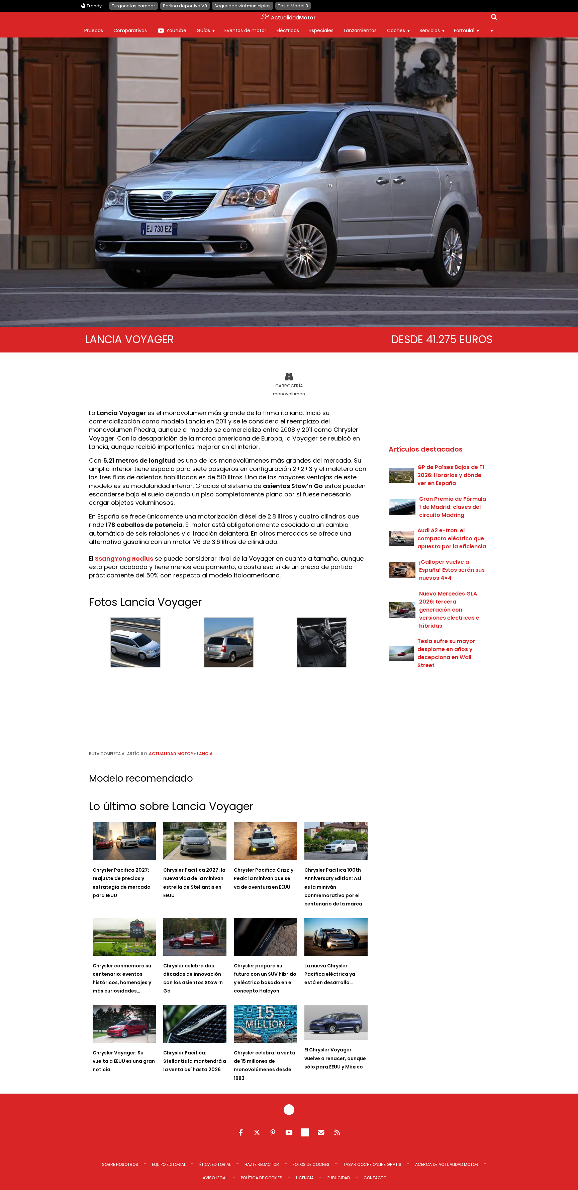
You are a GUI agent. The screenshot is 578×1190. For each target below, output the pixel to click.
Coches (396, 30)
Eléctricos (288, 30)
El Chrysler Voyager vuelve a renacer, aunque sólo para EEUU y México (335, 1058)
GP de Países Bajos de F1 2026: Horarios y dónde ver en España (450, 475)
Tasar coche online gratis (372, 1164)
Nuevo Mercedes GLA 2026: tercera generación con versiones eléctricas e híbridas (449, 610)
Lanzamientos (360, 30)
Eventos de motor (245, 30)
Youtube (176, 30)
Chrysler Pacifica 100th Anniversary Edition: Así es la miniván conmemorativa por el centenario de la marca (333, 887)
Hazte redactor (262, 1164)
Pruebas (93, 30)
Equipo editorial (169, 1164)
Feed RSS (337, 1132)
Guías (203, 30)
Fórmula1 (464, 30)
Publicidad (338, 1178)
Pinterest (273, 1132)
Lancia (205, 754)
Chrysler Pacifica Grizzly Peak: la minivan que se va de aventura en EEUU (263, 878)
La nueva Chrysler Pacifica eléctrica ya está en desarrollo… (329, 974)
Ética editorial (215, 1164)
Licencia (305, 1178)
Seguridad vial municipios (242, 6)
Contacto (375, 1178)
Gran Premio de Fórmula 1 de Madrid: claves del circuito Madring (452, 507)
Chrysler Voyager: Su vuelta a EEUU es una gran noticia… (124, 1061)
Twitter (257, 1132)
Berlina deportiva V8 (185, 6)
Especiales (321, 30)
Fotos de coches (311, 1164)
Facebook (241, 1132)
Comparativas (130, 30)
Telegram (305, 1132)
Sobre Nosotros (120, 1164)
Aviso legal (215, 1178)
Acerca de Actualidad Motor (446, 1164)
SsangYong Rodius (124, 558)
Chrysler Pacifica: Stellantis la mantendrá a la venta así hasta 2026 (194, 1061)
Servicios (429, 30)
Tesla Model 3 (293, 6)
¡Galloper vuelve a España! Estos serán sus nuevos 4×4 (452, 570)
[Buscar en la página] (494, 18)
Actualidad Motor (171, 754)
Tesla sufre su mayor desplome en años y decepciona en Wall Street (446, 653)
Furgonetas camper (133, 6)
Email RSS (321, 1132)
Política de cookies (261, 1178)
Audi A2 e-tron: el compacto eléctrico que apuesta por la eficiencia (451, 538)
